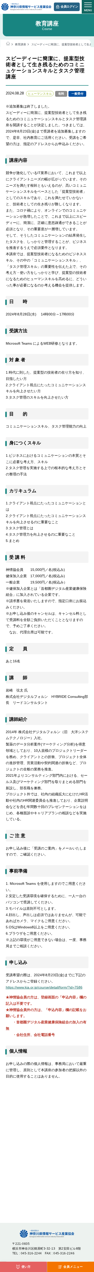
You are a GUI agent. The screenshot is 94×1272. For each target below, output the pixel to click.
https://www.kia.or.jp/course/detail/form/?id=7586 (44, 987)
